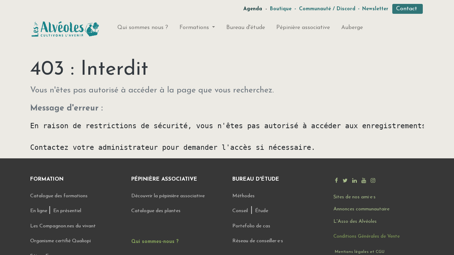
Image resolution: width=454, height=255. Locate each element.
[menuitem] (142, 29)
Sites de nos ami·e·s (354, 197)
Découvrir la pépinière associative (168, 196)
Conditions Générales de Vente (366, 236)
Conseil (240, 211)
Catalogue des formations (59, 196)
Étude (261, 211)
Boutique (281, 9)
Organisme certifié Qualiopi (60, 241)
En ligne (39, 211)
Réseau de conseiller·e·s (257, 241)
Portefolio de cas (251, 226)
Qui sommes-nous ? (155, 241)
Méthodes (243, 196)
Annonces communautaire (361, 209)
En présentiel (67, 211)
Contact (407, 9)
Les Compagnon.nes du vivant (63, 226)
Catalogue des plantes (156, 211)
